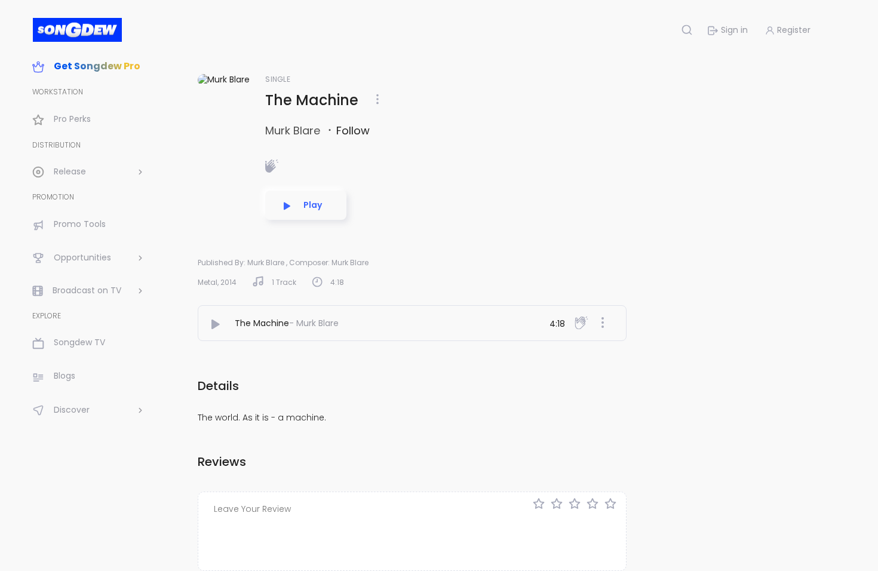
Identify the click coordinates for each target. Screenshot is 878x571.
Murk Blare (294, 130)
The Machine (262, 323)
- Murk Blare (314, 323)
